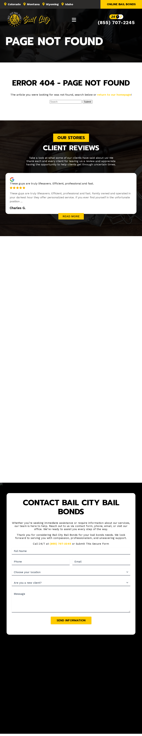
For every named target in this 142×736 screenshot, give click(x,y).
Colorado (14, 4)
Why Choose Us (71, 477)
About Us (34, 704)
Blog (122, 704)
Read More (71, 216)
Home (21, 704)
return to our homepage (114, 94)
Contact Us (64, 709)
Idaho (69, 4)
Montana (33, 4)
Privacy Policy (104, 724)
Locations (96, 704)
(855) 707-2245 (116, 22)
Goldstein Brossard (82, 728)
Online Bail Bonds (121, 4)
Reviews (110, 704)
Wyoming (52, 4)
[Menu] (74, 19)
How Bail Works (76, 704)
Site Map (79, 709)
